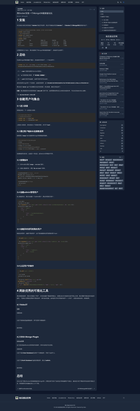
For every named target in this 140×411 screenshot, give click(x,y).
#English (103, 183)
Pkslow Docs (47, 2)
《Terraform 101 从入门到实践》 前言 (109, 107)
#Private (112, 178)
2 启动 (101, 14)
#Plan (102, 173)
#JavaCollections (118, 160)
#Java (102, 160)
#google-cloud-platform (107, 188)
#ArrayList (108, 160)
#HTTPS (102, 175)
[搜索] (121, 2)
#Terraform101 (112, 183)
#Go (117, 178)
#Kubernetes (104, 178)
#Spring (103, 170)
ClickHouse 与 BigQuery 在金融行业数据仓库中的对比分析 (110, 57)
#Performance (104, 165)
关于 (83, 2)
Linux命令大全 (37, 2)
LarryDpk (20, 8)
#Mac (107, 173)
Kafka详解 (102, 63)
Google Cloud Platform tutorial (108, 74)
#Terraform (119, 180)
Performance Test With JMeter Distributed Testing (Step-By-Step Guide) (109, 81)
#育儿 (102, 186)
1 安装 (101, 11)
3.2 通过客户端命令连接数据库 (109, 22)
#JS (116, 188)
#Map (121, 165)
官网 (18, 309)
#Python (107, 186)
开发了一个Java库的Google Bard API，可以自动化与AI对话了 (110, 87)
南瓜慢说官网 (61, 407)
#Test (108, 175)
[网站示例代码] (123, 398)
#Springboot (104, 162)
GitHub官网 (20, 341)
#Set (116, 165)
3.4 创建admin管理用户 (108, 27)
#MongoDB (24, 16)
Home (22, 2)
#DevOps (114, 167)
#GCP (121, 188)
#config (102, 180)
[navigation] (25, 388)
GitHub (77, 2)
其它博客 (70, 2)
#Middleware (110, 180)
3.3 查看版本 (105, 25)
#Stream (118, 170)
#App (120, 183)
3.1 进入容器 (105, 20)
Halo (84, 407)
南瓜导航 (28, 2)
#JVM (108, 167)
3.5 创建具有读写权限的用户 (109, 30)
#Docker (19, 16)
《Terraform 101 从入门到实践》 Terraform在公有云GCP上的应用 (108, 100)
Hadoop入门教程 (104, 69)
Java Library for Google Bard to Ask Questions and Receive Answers (109, 94)
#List (111, 165)
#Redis (119, 173)
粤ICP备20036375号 (70, 405)
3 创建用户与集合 (104, 16)
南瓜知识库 (55, 2)
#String (102, 167)
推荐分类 (63, 2)
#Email (111, 162)
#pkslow (114, 175)
